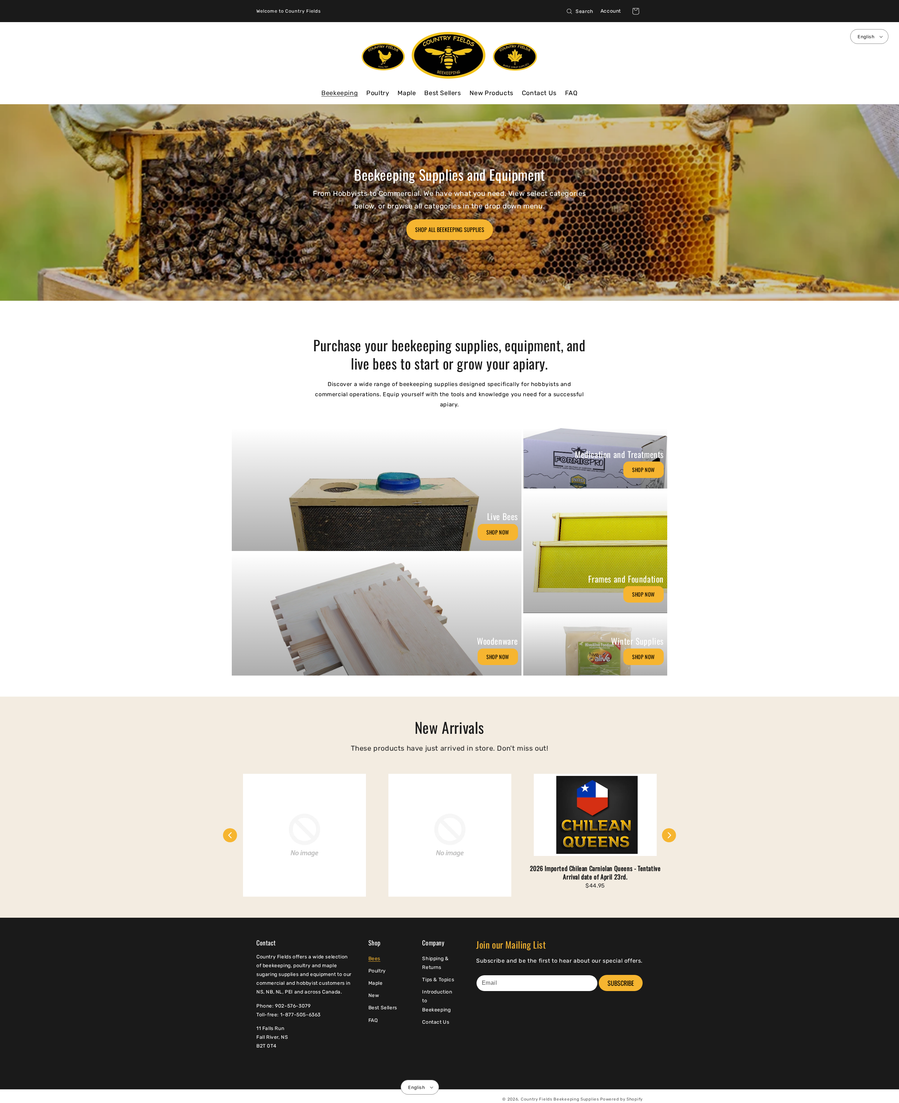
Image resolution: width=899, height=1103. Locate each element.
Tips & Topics (438, 980)
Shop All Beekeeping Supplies (449, 229)
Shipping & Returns (435, 963)
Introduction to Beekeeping (437, 1000)
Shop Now (497, 532)
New (373, 995)
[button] (635, 11)
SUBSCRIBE (621, 983)
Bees (374, 959)
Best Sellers (382, 1008)
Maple (375, 983)
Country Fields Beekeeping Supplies (560, 1099)
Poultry (377, 971)
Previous (230, 835)
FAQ (373, 1020)
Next (669, 835)
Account (611, 11)
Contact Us (435, 1022)
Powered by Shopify (621, 1099)
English (866, 36)
